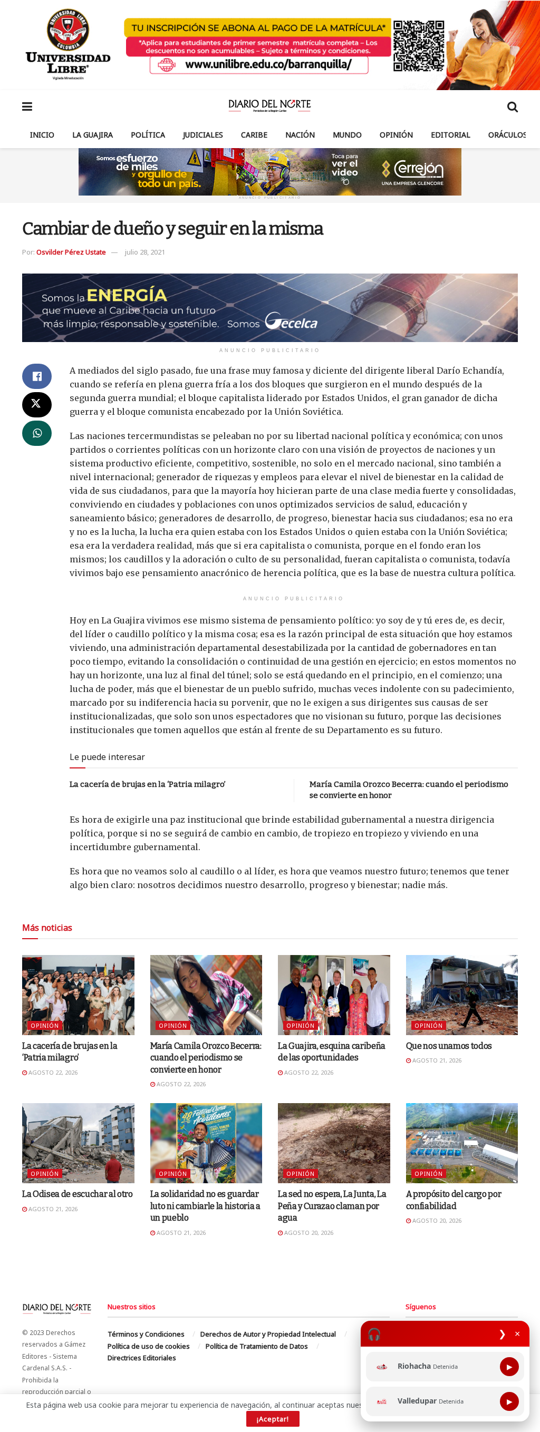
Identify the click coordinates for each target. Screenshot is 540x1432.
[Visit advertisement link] (270, 45)
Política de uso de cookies (149, 1346)
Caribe (254, 135)
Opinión (396, 135)
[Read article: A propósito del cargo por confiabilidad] (462, 1143)
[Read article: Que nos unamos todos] (462, 995)
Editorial (450, 135)
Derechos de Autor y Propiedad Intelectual (268, 1334)
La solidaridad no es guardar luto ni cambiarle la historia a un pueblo (205, 1206)
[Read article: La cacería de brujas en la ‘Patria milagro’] (78, 995)
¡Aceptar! (273, 1419)
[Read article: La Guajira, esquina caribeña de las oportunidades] (334, 995)
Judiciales (203, 135)
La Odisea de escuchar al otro (77, 1194)
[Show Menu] (27, 106)
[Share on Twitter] (37, 404)
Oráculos (507, 135)
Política (148, 135)
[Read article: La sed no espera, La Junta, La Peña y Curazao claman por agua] (334, 1143)
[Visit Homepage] (270, 105)
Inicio (42, 135)
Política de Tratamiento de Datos (257, 1346)
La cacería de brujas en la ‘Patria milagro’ (148, 784)
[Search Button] (512, 106)
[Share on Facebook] (37, 376)
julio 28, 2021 (145, 252)
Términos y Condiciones (146, 1334)
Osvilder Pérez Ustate (71, 252)
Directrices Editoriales (142, 1357)
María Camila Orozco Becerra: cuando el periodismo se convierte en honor (206, 1058)
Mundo (347, 135)
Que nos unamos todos (449, 1046)
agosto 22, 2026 (52, 1072)
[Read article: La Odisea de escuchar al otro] (78, 1143)
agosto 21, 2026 (436, 1060)
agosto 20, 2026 (308, 1232)
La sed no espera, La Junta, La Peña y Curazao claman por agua (332, 1206)
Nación (300, 135)
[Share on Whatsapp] (37, 433)
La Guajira (92, 135)
